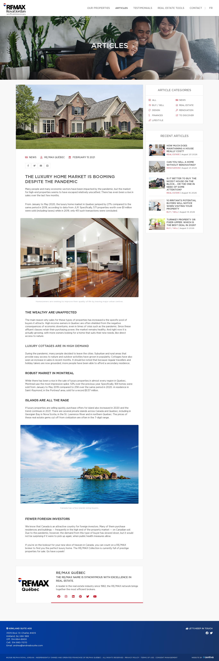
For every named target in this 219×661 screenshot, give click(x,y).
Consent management (166, 657)
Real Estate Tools (171, 8)
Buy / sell (158, 105)
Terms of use (147, 657)
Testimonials (142, 8)
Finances (157, 115)
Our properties (98, 8)
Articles (121, 8)
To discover (186, 115)
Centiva (208, 657)
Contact (196, 8)
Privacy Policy (132, 657)
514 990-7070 (19, 643)
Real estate (186, 105)
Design (156, 110)
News (32, 157)
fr (211, 8)
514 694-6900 (19, 639)
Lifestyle (157, 120)
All (154, 100)
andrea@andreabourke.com (28, 646)
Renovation (186, 110)
